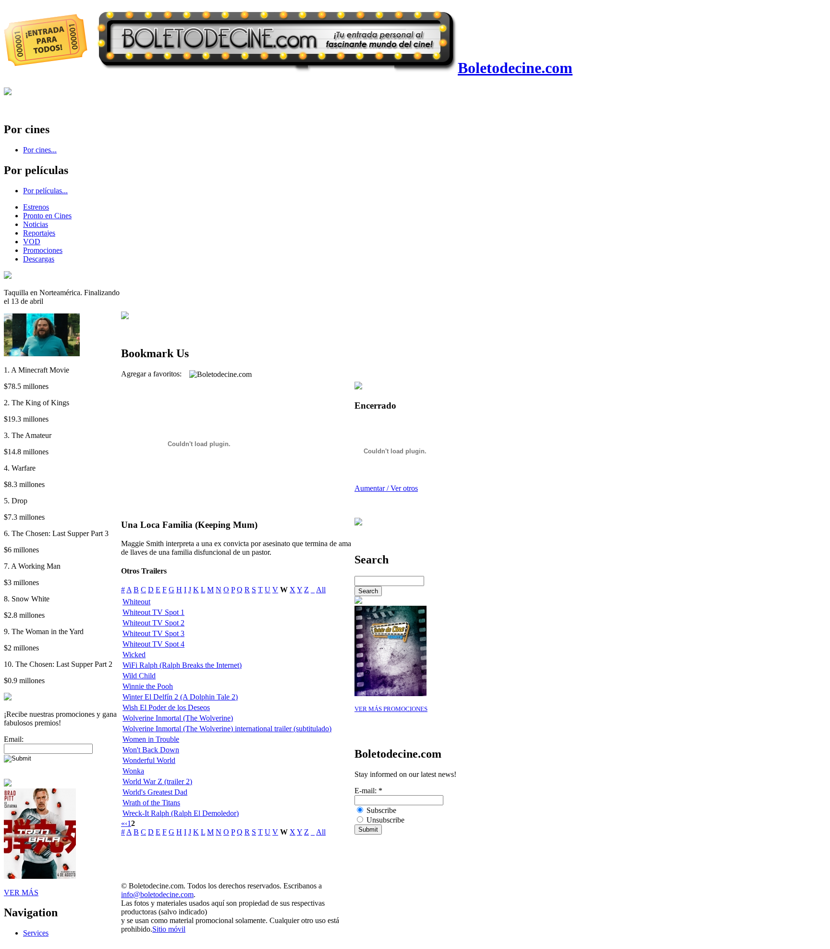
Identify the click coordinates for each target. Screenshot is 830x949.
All (321, 590)
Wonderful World (148, 760)
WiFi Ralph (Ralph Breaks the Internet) (182, 665)
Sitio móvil (168, 929)
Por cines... (40, 150)
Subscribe (380, 810)
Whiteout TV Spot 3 (153, 633)
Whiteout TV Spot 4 (153, 644)
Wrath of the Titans (151, 803)
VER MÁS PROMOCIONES (390, 709)
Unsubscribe (384, 820)
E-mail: (368, 791)
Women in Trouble (150, 739)
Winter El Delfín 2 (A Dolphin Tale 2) (180, 697)
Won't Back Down (150, 750)
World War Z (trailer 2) (157, 781)
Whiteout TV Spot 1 (153, 612)
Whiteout (136, 602)
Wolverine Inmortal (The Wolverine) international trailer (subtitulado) (226, 728)
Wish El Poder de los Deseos (166, 707)
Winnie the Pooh (147, 686)
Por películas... (45, 191)
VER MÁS (21, 892)
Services (36, 933)
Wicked (134, 654)
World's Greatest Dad (154, 792)
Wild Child (139, 676)
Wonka (133, 771)
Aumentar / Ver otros (386, 488)
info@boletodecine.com (157, 894)
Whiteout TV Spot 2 (153, 623)
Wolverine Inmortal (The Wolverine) (177, 718)
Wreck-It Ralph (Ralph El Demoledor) (180, 813)
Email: (14, 739)
